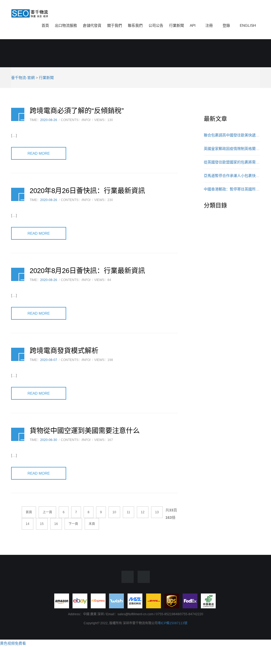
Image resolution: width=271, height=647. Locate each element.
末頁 (92, 524)
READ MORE (39, 153)
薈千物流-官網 (23, 77)
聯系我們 (135, 25)
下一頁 (73, 524)
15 (42, 524)
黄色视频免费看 (13, 643)
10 (114, 512)
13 (157, 512)
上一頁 (47, 512)
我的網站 (29, 14)
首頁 (45, 25)
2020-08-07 (48, 360)
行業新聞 (176, 25)
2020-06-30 (48, 440)
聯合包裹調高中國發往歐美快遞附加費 (235, 135)
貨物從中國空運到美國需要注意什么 (85, 431)
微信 (144, 577)
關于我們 (114, 25)
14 (27, 524)
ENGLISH (247, 25)
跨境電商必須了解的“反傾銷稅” (77, 111)
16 (56, 524)
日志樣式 (17, 114)
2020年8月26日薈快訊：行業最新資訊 (87, 191)
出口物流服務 (66, 25)
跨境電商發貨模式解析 (64, 351)
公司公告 (155, 25)
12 (142, 512)
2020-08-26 (48, 120)
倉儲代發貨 (92, 25)
